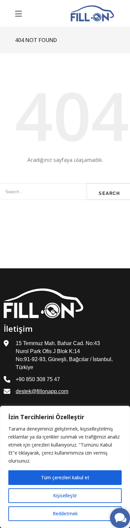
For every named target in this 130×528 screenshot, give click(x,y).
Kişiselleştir (65, 495)
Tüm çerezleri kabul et (65, 477)
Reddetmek (65, 513)
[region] (65, 467)
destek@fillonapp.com (42, 391)
